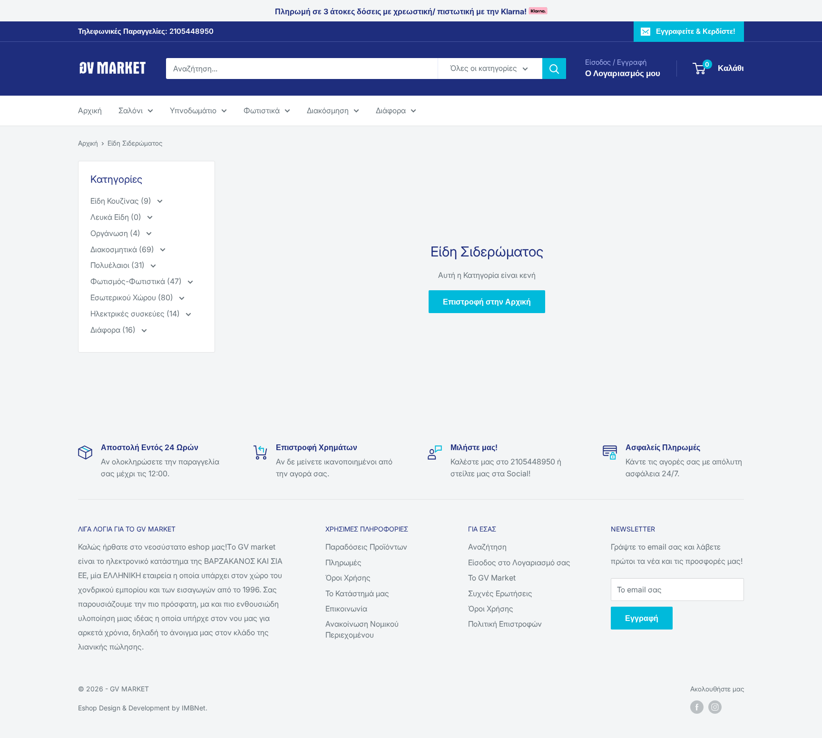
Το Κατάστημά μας (357, 593)
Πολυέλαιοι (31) (118, 265)
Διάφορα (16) (113, 330)
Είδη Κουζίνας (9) (121, 201)
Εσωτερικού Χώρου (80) (132, 297)
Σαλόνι (130, 110)
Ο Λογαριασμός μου (622, 73)
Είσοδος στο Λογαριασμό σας (519, 562)
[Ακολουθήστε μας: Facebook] (697, 707)
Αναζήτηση (487, 546)
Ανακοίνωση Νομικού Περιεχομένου (362, 629)
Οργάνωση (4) (116, 233)
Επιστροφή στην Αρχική (487, 301)
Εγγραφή (641, 618)
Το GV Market (492, 577)
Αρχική (90, 110)
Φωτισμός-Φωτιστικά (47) (137, 281)
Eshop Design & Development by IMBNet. (142, 708)
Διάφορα (391, 110)
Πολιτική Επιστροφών (505, 624)
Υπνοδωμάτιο (193, 110)
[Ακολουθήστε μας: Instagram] (715, 707)
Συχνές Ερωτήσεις (500, 593)
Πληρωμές (343, 562)
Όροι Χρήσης (348, 577)
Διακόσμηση (328, 110)
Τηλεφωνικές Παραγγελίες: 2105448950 (146, 31)
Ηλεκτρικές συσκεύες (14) (136, 313)
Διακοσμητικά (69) (123, 249)
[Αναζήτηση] (554, 68)
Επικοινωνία (346, 608)
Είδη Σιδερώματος (135, 143)
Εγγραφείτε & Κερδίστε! (695, 31)
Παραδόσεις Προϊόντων (366, 546)
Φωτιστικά (262, 110)
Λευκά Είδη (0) (116, 217)
